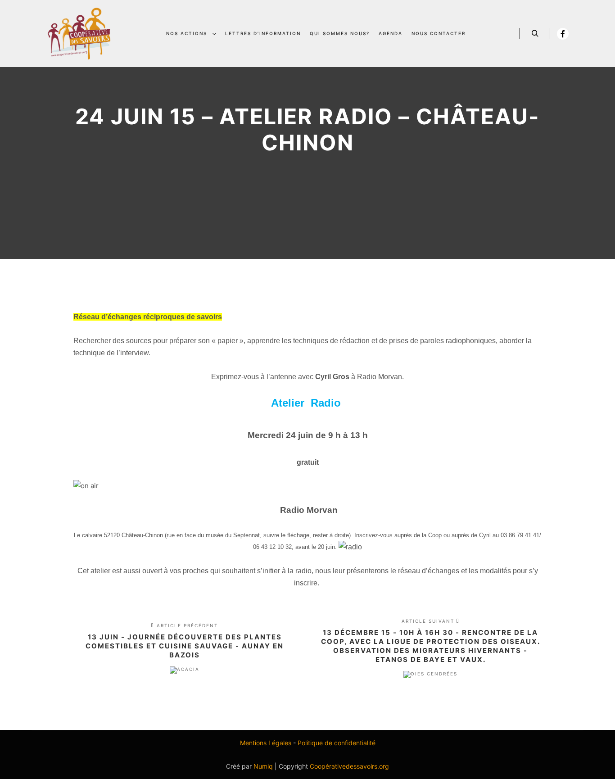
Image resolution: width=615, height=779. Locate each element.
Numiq (263, 766)
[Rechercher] (535, 34)
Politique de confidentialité (336, 743)
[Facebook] (563, 34)
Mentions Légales (265, 743)
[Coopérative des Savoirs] (79, 33)
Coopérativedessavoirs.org (349, 766)
